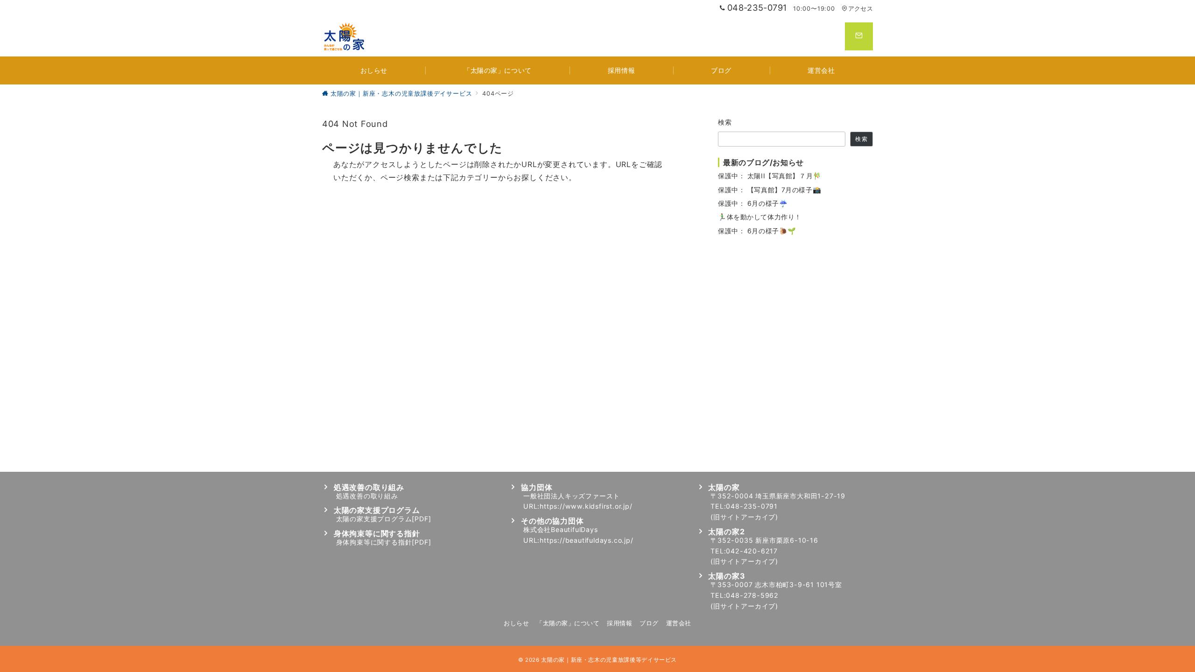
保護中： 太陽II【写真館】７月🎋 (770, 176)
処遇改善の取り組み (367, 496)
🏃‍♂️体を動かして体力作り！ (759, 217)
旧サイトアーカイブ (744, 517)
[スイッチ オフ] (859, 36)
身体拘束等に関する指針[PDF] (383, 542)
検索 (725, 122)
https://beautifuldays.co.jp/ (586, 540)
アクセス (860, 8)
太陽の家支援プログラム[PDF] (383, 519)
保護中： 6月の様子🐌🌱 (757, 231)
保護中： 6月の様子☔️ (752, 203)
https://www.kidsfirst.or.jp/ (586, 506)
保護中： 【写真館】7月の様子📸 (769, 190)
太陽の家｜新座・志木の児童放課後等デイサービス (609, 660)
